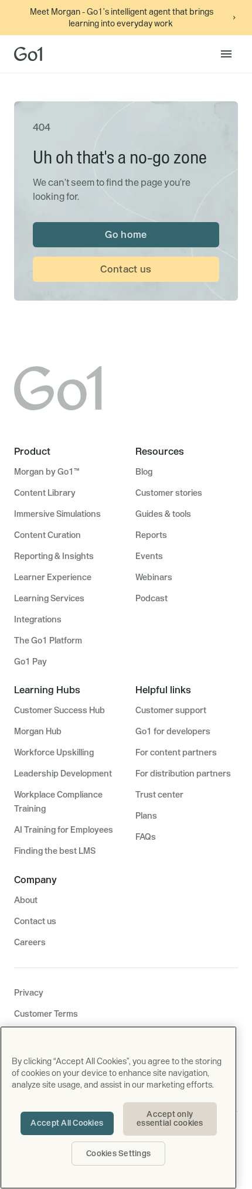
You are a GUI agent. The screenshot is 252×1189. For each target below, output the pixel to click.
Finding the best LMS (55, 851)
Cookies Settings (118, 1153)
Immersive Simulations (57, 514)
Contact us (125, 269)
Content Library (45, 493)
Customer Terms (46, 1014)
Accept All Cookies (66, 1122)
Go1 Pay (30, 661)
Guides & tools (163, 514)
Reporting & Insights (54, 556)
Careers (30, 942)
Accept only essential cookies (170, 1118)
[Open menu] (226, 54)
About (26, 900)
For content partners (176, 752)
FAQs (145, 837)
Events (149, 556)
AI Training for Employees (63, 830)
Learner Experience (52, 577)
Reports (151, 535)
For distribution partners (183, 773)
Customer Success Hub (59, 710)
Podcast (151, 598)
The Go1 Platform (48, 640)
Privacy (28, 992)
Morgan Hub (38, 731)
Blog (143, 471)
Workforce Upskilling (54, 752)
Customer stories (168, 493)
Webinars (153, 577)
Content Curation (47, 535)
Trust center (159, 794)
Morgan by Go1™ (46, 471)
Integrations (38, 619)
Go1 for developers (172, 731)
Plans (146, 815)
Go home (126, 234)
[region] (118, 1107)
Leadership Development (63, 773)
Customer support (170, 710)
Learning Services (49, 598)
